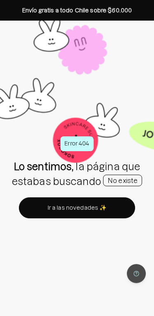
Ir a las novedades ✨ (77, 207)
